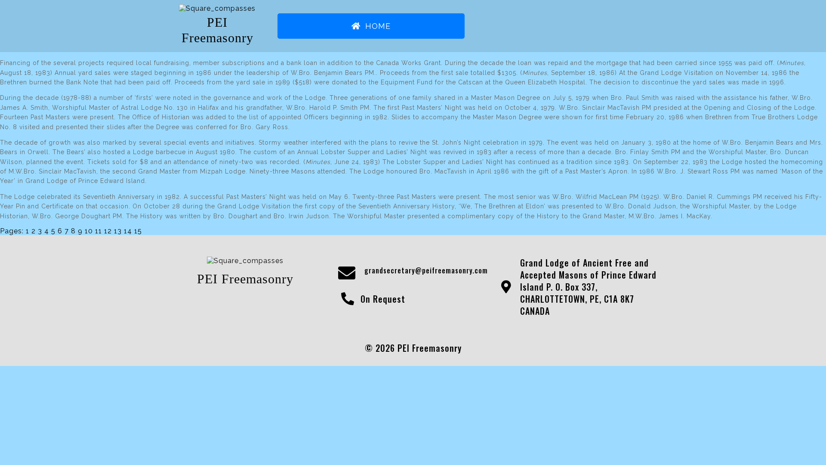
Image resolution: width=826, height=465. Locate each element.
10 (89, 231)
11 (98, 231)
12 (108, 231)
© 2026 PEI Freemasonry (413, 347)
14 (128, 231)
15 (138, 231)
